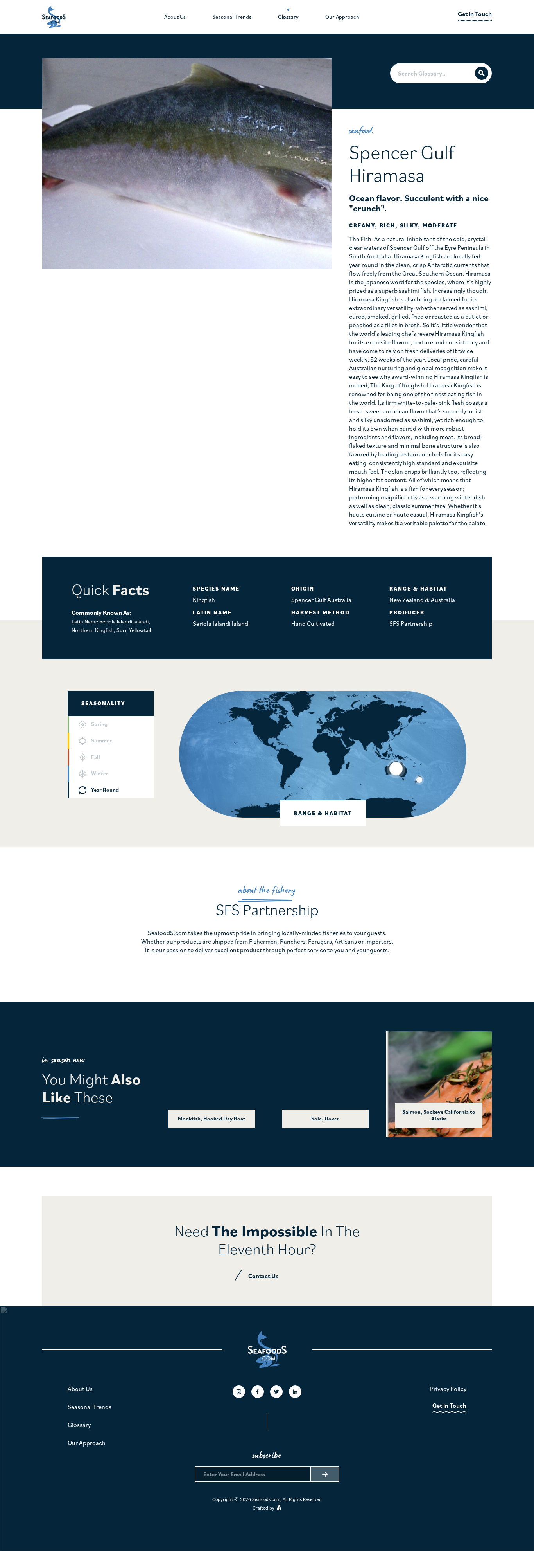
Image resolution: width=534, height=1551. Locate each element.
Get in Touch (449, 1405)
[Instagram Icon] (239, 1391)
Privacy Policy (448, 1388)
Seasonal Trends (89, 1406)
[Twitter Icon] (276, 1391)
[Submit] (324, 1474)
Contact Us (263, 1276)
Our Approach (87, 1443)
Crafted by (265, 1508)
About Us (80, 1388)
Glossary (79, 1425)
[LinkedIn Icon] (295, 1391)
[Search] (481, 73)
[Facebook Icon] (257, 1391)
